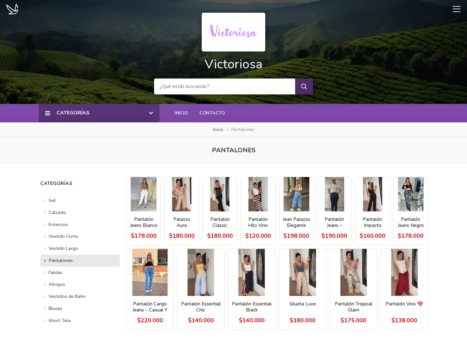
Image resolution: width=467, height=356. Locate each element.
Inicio (181, 113)
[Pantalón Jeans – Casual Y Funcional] (334, 194)
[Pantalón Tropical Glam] (353, 272)
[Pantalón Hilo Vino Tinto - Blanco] (258, 194)
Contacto (212, 113)
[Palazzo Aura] (182, 194)
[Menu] (454, 9)
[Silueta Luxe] (302, 272)
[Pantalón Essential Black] (251, 272)
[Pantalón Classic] (220, 194)
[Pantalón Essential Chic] (200, 272)
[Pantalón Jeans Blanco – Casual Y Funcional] (143, 194)
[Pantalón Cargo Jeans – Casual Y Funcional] (149, 272)
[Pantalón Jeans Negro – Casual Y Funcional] (411, 194)
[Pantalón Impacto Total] (372, 194)
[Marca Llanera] (12, 8)
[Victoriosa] (233, 31)
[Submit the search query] (304, 86)
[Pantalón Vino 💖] (404, 272)
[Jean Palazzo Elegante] (296, 194)
